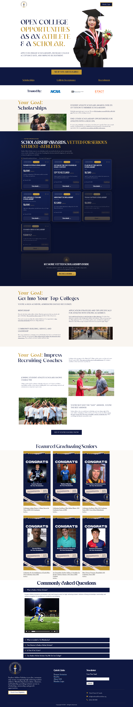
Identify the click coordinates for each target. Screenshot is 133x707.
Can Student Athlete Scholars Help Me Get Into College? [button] (44, 656)
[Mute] (54, 631)
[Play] (26, 631)
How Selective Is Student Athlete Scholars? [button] (39, 645)
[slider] (41, 631)
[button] (42, 615)
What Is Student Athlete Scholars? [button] (37, 590)
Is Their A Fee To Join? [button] (33, 650)
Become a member (66, 273)
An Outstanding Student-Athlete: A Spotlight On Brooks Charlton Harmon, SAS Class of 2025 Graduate (66, 574)
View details (36, 186)
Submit (90, 683)
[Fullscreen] (57, 631)
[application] (42, 615)
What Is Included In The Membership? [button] (38, 640)
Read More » (25, 511)
